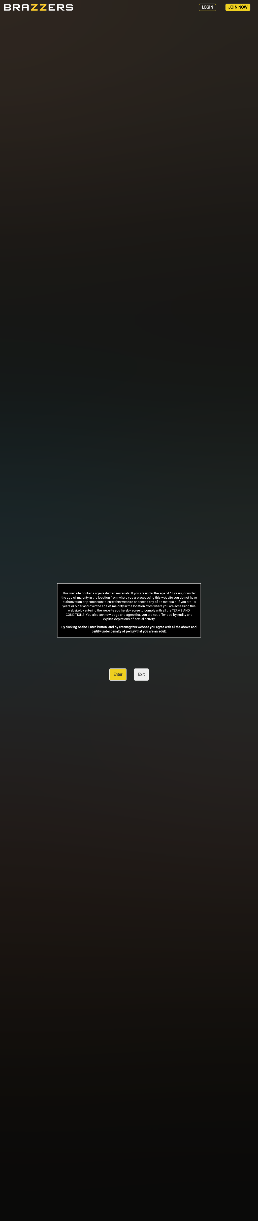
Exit (141, 674)
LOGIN (207, 7)
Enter (117, 674)
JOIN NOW (237, 7)
